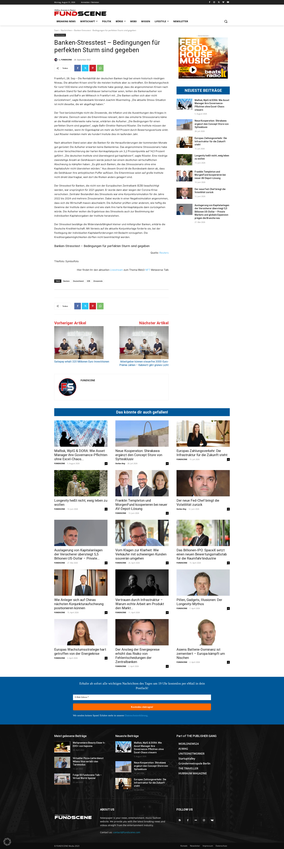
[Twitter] (219, 2)
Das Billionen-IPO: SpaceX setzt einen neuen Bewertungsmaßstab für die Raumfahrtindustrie (202, 554)
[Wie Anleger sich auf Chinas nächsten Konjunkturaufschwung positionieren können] (80, 582)
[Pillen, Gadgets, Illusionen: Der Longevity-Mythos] (203, 582)
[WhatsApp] (100, 68)
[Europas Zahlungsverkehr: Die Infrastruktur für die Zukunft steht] (184, 142)
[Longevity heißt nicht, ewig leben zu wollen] (184, 159)
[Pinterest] (92, 68)
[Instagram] (214, 2)
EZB (88, 281)
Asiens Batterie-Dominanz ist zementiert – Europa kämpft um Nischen (201, 654)
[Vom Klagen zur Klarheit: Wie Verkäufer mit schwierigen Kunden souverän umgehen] (142, 533)
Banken (66, 281)
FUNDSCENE (66, 59)
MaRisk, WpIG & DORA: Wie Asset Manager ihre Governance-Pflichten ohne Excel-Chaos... (80, 455)
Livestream (116, 269)
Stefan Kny (120, 463)
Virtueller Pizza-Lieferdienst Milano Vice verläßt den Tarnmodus (88, 761)
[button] (226, 21)
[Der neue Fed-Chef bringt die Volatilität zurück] (184, 193)
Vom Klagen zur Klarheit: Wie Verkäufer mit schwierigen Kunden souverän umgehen (140, 554)
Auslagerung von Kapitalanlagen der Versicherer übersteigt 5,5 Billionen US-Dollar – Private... (78, 554)
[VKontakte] (212, 820)
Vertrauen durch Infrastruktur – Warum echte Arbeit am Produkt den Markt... (139, 604)
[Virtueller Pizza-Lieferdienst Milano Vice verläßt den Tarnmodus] (62, 762)
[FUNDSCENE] (56, 59)
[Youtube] (228, 2)
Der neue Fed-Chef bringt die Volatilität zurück (198, 503)
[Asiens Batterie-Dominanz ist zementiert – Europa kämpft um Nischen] (203, 632)
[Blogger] (180, 820)
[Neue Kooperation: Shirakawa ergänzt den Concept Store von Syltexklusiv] (184, 124)
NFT (147, 269)
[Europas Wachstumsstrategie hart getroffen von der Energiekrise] (80, 632)
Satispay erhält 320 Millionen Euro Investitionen (81, 361)
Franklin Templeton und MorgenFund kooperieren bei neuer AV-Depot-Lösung (210, 174)
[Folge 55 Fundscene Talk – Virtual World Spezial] (62, 779)
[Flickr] (196, 820)
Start (56, 30)
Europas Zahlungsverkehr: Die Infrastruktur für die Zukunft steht (211, 141)
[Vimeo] (223, 2)
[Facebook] (210, 2)
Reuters (164, 252)
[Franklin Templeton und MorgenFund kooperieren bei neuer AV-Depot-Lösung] (184, 175)
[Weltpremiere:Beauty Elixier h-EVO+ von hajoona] (62, 746)
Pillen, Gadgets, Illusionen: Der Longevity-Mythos (199, 602)
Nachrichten (66, 30)
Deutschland (78, 281)
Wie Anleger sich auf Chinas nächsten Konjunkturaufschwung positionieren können (79, 604)
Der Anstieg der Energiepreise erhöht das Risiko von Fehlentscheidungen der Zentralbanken (137, 656)
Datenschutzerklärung (136, 715)
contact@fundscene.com (126, 832)
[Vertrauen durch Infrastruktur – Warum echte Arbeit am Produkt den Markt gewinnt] (142, 582)
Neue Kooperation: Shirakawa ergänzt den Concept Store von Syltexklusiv (212, 123)
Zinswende (98, 281)
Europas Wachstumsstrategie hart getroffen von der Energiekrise (80, 652)
